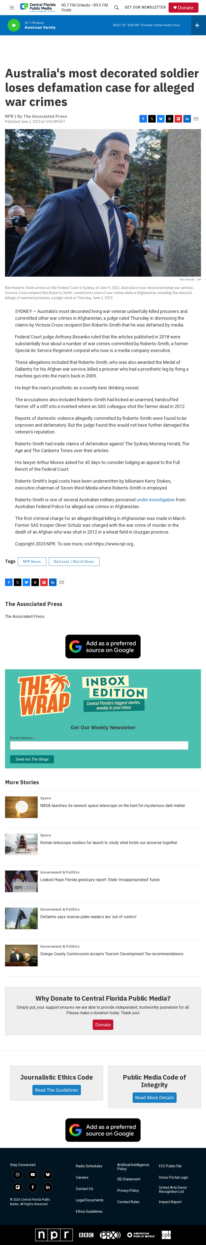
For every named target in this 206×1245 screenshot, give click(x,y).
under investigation (156, 499)
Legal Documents (90, 1200)
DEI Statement (128, 1179)
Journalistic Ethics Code (56, 1077)
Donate (185, 7)
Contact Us (84, 1189)
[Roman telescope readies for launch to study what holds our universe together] (21, 844)
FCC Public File (170, 1166)
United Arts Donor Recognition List (173, 1190)
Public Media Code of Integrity (154, 1081)
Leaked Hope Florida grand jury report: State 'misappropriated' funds (100, 879)
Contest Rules (128, 1202)
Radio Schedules (89, 1166)
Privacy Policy (128, 1191)
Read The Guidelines (56, 1090)
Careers (82, 1177)
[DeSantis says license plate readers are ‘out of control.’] (21, 918)
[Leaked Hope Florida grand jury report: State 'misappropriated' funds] (21, 881)
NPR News (32, 561)
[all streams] (198, 25)
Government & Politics (60, 872)
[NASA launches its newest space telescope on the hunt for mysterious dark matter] (21, 807)
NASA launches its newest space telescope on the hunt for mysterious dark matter (112, 805)
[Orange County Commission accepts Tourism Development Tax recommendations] (21, 955)
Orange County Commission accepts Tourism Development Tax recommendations (111, 953)
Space (45, 798)
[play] (14, 25)
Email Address (23, 738)
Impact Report (170, 1202)
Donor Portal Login (173, 1177)
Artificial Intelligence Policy (133, 1167)
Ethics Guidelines (89, 1211)
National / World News (74, 561)
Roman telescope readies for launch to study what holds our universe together (108, 842)
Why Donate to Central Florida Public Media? (102, 998)
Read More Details (154, 1097)
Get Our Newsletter (145, 7)
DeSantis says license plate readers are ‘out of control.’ (88, 916)
